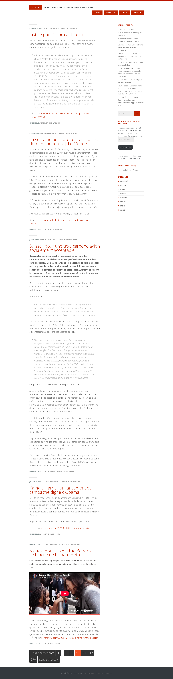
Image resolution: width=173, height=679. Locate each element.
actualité (44, 230)
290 (34, 659)
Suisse (71, 472)
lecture (123, 185)
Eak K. (127, 170)
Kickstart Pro (76, 673)
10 (78, 653)
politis (57, 123)
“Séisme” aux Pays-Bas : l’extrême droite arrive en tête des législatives (130, 47)
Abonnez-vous (125, 147)
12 (92, 653)
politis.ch (35, 7)
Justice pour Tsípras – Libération (60, 35)
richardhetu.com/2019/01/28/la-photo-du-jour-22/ (65, 528)
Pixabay (136, 170)
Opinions (49, 123)
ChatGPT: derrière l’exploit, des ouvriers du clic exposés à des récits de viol (129, 56)
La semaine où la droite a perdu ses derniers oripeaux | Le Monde (63, 142)
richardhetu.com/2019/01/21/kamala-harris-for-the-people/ (69, 637)
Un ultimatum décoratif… (127, 29)
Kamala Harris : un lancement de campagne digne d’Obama (60, 490)
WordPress (99, 673)
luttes (51, 472)
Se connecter (108, 673)
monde (42, 123)
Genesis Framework (89, 673)
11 (85, 653)
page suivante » (48, 660)
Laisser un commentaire (69, 29)
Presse (122, 206)
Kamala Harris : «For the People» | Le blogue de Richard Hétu (62, 553)
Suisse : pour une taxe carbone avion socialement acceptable (64, 248)
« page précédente (42, 653)
